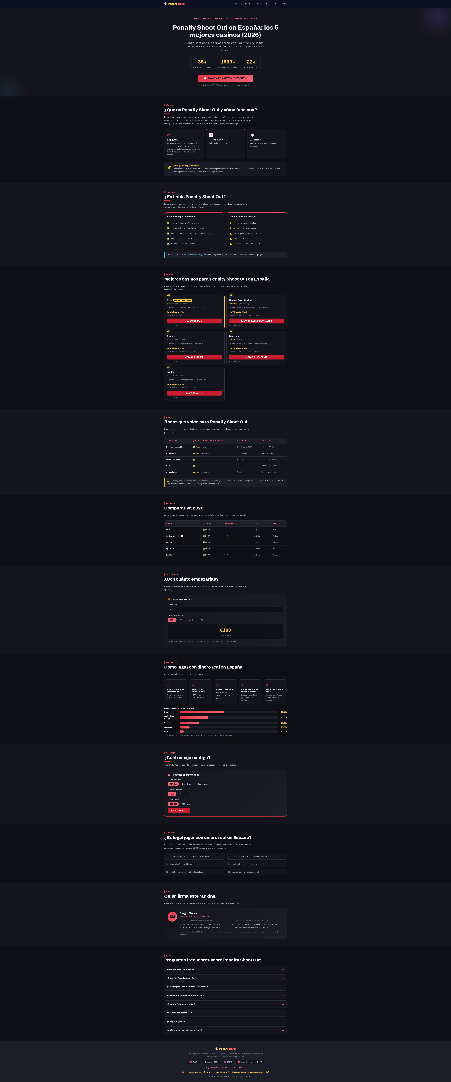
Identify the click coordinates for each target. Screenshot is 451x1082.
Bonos (269, 4)
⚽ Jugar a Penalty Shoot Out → (225, 78)
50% (181, 620)
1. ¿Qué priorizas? (175, 779)
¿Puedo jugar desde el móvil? (181, 1004)
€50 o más (186, 804)
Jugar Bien (241, 1068)
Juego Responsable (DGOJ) (216, 1068)
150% (191, 620)
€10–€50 (173, 804)
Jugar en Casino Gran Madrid (256, 321)
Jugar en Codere (194, 357)
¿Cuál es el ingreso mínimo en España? (185, 1030)
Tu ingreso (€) (173, 604)
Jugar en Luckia (194, 393)
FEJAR (232, 1068)
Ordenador (184, 794)
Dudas (284, 4)
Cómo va (238, 4)
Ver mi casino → (179, 811)
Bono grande (187, 784)
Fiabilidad (249, 4)
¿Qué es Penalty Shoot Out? (180, 969)
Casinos (260, 4)
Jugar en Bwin (194, 321)
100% (172, 620)
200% (200, 620)
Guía (276, 4)
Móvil (172, 794)
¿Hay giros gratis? (176, 1021)
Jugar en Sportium (256, 357)
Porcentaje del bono (176, 615)
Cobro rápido (203, 784)
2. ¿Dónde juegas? (175, 789)
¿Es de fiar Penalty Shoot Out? (181, 978)
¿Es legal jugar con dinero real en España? (187, 987)
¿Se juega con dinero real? (179, 1013)
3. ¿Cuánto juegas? (175, 799)
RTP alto (173, 784)
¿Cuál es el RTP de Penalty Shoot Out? (185, 995)
